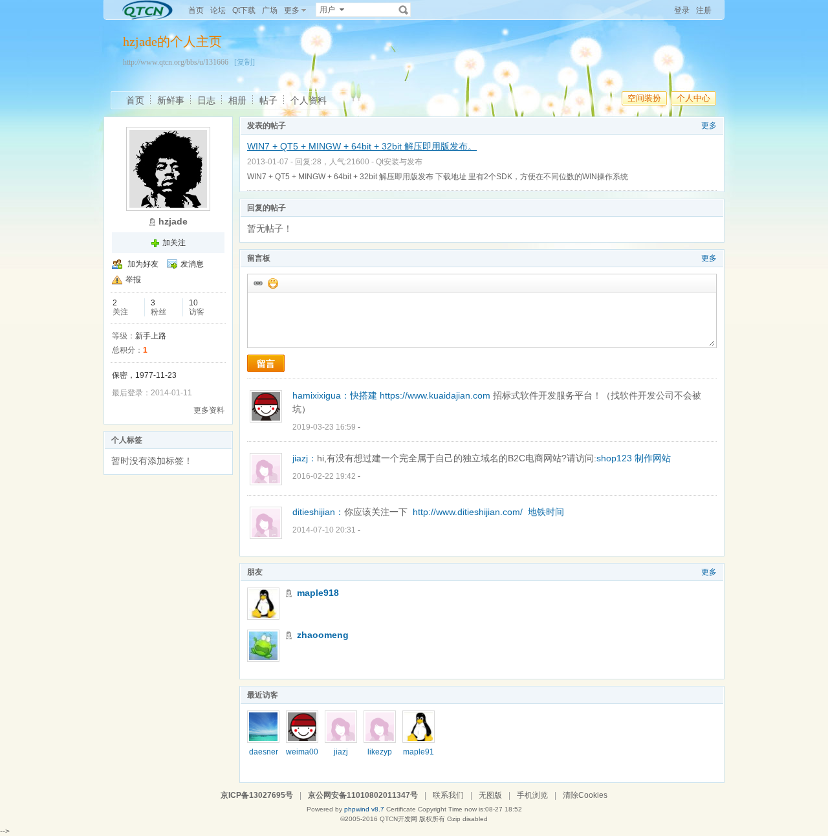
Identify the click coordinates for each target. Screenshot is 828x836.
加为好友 (142, 264)
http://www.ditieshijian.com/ (468, 512)
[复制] (244, 62)
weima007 (302, 756)
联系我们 (448, 795)
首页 (196, 10)
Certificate (401, 809)
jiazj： (304, 458)
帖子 (268, 100)
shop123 (614, 458)
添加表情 (272, 283)
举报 (133, 279)
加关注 (174, 242)
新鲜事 (170, 100)
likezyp (379, 751)
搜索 (403, 10)
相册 (237, 100)
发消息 (192, 264)
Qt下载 (244, 10)
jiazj (341, 751)
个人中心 (693, 98)
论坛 (218, 10)
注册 (704, 10)
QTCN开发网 (398, 818)
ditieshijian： (318, 512)
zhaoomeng (323, 635)
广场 (270, 10)
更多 (709, 125)
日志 (206, 100)
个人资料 (308, 100)
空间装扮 (644, 98)
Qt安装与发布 (399, 161)
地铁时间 (546, 512)
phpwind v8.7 (364, 809)
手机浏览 (532, 795)
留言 (266, 363)
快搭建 (363, 395)
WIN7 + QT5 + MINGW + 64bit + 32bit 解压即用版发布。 (362, 146)
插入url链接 (257, 283)
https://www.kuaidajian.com (435, 395)
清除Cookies (585, 795)
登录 (682, 10)
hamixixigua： (321, 395)
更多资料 (208, 410)
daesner (263, 751)
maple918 (318, 593)
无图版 (490, 795)
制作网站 (653, 458)
